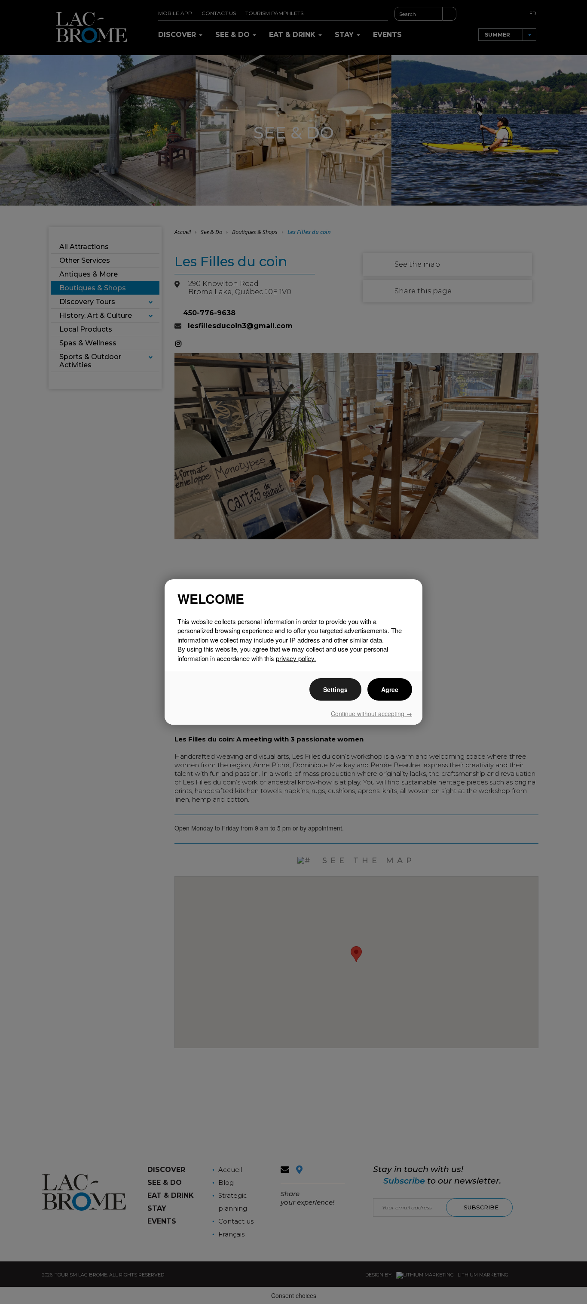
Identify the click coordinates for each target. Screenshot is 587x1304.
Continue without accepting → (371, 713)
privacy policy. (296, 658)
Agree (389, 689)
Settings (335, 689)
